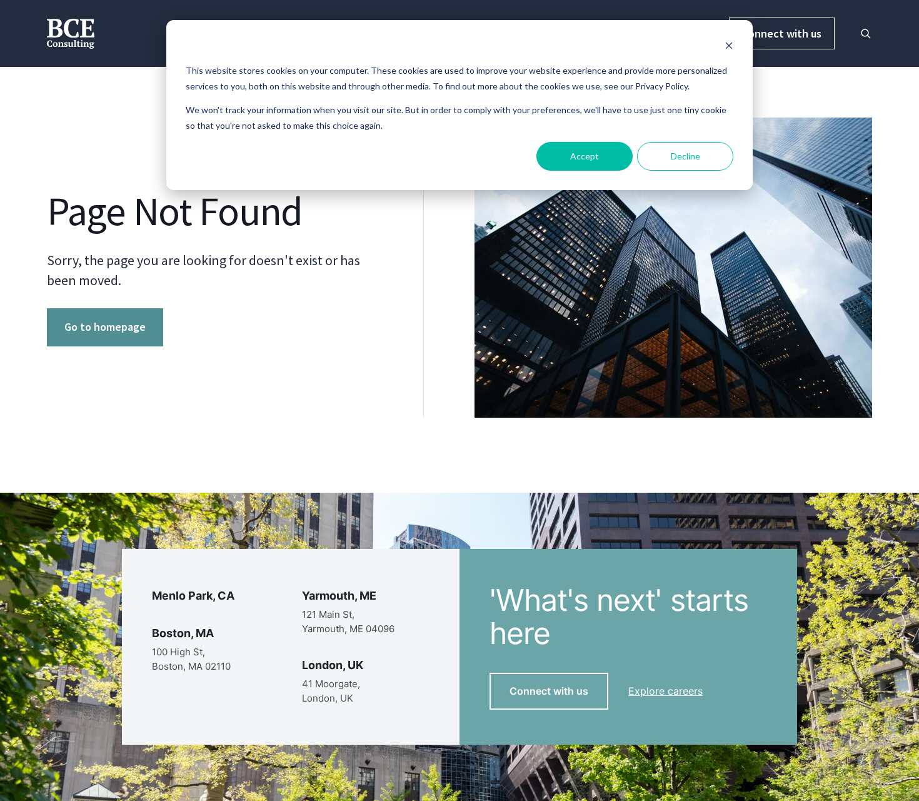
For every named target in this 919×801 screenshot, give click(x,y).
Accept (584, 156)
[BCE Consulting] (70, 32)
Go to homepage (105, 327)
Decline (685, 156)
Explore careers (665, 691)
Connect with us (781, 33)
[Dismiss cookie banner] (729, 47)
